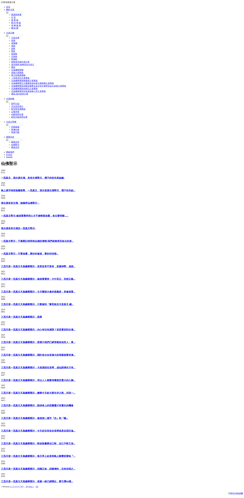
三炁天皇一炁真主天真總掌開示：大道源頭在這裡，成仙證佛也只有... (38, 367)
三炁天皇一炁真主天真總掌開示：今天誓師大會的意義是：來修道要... (38, 291)
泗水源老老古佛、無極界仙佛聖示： (20, 203)
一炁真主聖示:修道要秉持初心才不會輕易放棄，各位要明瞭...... (34, 215)
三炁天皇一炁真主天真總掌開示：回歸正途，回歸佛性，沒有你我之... (38, 468)
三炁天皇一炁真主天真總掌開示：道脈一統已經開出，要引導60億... (37, 481)
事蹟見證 (15, 147)
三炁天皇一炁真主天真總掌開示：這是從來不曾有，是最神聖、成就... (38, 266)
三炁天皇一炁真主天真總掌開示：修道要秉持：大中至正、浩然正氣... (38, 279)
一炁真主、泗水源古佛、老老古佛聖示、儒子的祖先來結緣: (33, 177)
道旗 (13, 46)
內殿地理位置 (17, 114)
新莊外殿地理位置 (19, 117)
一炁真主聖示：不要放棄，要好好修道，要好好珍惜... (29, 253)
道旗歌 (14, 54)
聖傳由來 (15, 130)
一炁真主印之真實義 (20, 78)
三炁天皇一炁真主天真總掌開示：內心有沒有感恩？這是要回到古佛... (38, 329)
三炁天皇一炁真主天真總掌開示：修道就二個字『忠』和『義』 (35, 418)
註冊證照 (15, 112)
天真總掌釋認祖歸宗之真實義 (24, 89)
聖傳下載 (15, 132)
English (9, 155)
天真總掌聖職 (17, 70)
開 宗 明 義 (16, 23)
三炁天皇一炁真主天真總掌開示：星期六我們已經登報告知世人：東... (38, 342)
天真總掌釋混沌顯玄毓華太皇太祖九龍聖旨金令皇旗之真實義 (38, 86)
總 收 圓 (14, 28)
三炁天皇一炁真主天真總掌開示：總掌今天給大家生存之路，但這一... (38, 393)
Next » (31, 487)
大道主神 (15, 38)
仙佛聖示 (15, 145)
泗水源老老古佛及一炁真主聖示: (18, 228)
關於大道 (10, 10)
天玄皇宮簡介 (17, 106)
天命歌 (14, 56)
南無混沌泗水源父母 (20, 62)
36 (27, 487)
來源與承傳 (16, 15)
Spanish (9, 157)
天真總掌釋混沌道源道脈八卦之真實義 (28, 91)
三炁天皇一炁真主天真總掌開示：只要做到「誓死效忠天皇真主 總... (37, 304)
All (37, 487)
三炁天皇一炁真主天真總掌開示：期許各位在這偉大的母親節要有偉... (38, 355)
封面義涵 (15, 127)
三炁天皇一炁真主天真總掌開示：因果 (21, 317)
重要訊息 (10, 137)
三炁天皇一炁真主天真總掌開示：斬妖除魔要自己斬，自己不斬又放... (38, 443)
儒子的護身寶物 (18, 75)
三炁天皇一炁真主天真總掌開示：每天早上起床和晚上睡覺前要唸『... (38, 456)
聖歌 (13, 51)
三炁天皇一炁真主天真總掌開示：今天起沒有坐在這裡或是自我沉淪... (38, 430)
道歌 (13, 48)
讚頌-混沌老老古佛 (19, 94)
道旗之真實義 (17, 73)
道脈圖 (14, 43)
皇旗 (13, 40)
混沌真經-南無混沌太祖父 (22, 64)
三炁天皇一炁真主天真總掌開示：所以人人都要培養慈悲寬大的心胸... (38, 380)
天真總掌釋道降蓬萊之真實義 (24, 81)
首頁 (8, 7)
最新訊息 (15, 142)
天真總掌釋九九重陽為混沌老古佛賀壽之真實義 (32, 83)
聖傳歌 (14, 59)
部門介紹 (15, 104)
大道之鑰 (10, 33)
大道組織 (10, 99)
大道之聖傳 (11, 122)
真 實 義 (14, 20)
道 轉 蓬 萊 (16, 25)
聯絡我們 (10, 152)
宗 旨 (13, 17)
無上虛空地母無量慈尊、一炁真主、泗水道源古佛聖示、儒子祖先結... (38, 190)
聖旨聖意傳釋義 (18, 109)
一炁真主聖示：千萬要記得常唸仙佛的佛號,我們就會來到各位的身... (37, 241)
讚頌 (13, 67)
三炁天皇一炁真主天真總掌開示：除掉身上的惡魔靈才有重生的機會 (37, 405)
